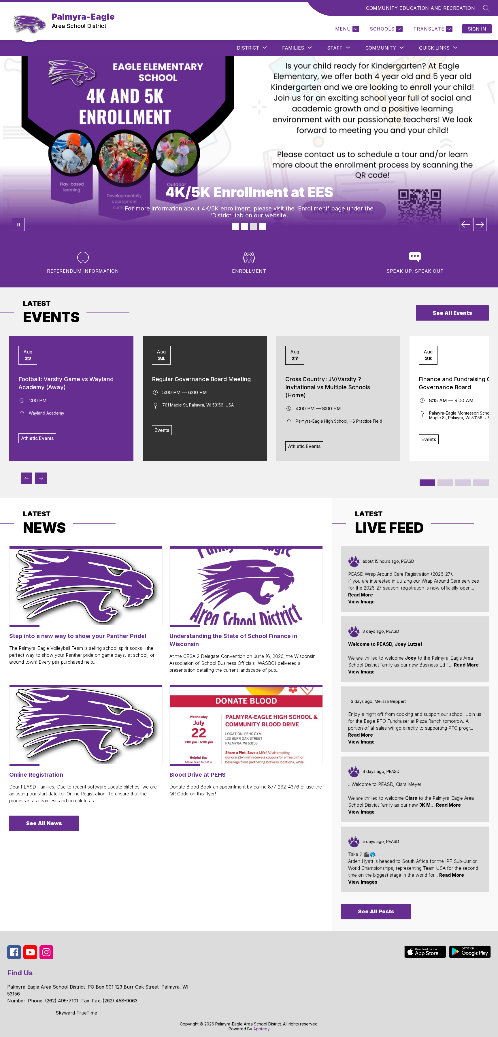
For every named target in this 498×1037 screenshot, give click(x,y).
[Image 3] (253, 226)
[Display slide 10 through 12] (481, 482)
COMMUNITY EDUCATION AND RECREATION (420, 8)
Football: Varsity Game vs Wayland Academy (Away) (66, 383)
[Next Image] (480, 224)
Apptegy (261, 1028)
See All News (44, 823)
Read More (360, 595)
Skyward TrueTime (76, 1013)
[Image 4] (262, 226)
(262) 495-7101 (61, 1001)
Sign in (477, 29)
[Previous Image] (465, 224)
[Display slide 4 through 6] (445, 482)
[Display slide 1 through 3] (427, 482)
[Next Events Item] (41, 478)
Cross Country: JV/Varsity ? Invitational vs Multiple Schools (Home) (327, 387)
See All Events (452, 313)
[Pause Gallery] (18, 224)
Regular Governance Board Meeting (201, 379)
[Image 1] (235, 226)
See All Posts (376, 911)
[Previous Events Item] (26, 478)
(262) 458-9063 (120, 1001)
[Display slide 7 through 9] (463, 482)
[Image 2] (244, 226)
